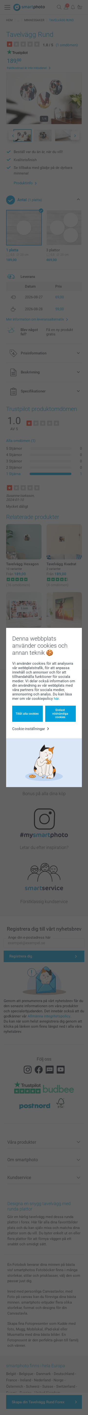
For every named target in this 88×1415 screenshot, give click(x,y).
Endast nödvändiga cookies (60, 713)
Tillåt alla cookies (27, 713)
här (56, 698)
